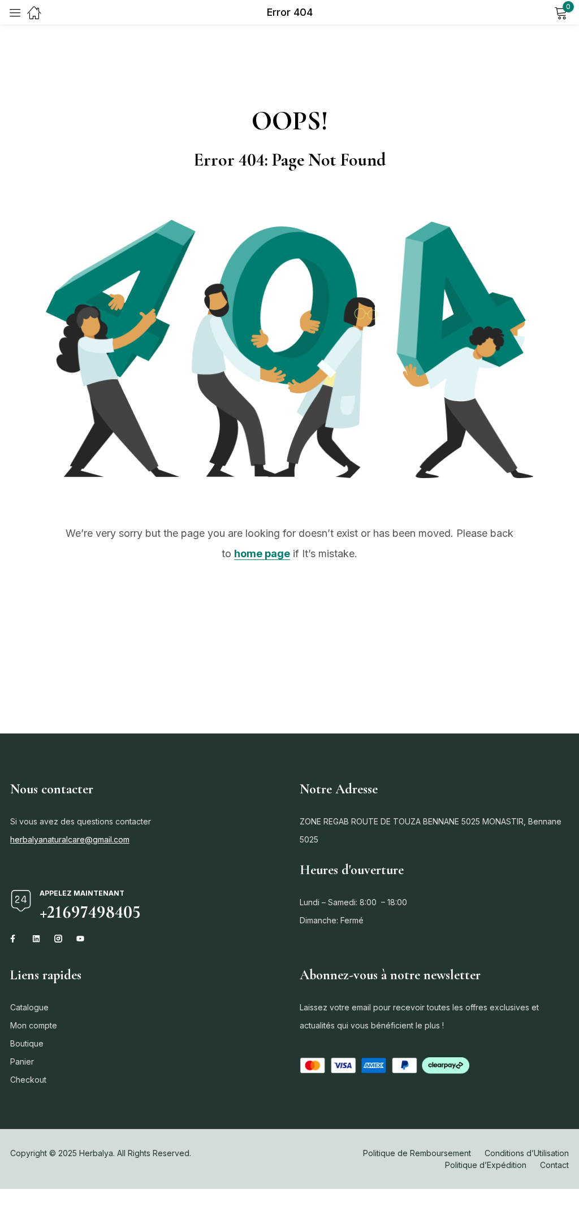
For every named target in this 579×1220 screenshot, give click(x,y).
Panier (22, 1061)
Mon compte (33, 1025)
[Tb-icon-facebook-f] (14, 939)
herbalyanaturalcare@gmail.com (69, 839)
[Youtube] (80, 939)
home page (262, 553)
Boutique (27, 1043)
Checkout (28, 1079)
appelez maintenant (82, 893)
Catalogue (29, 1007)
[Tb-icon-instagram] (58, 939)
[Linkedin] (36, 939)
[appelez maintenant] (21, 900)
